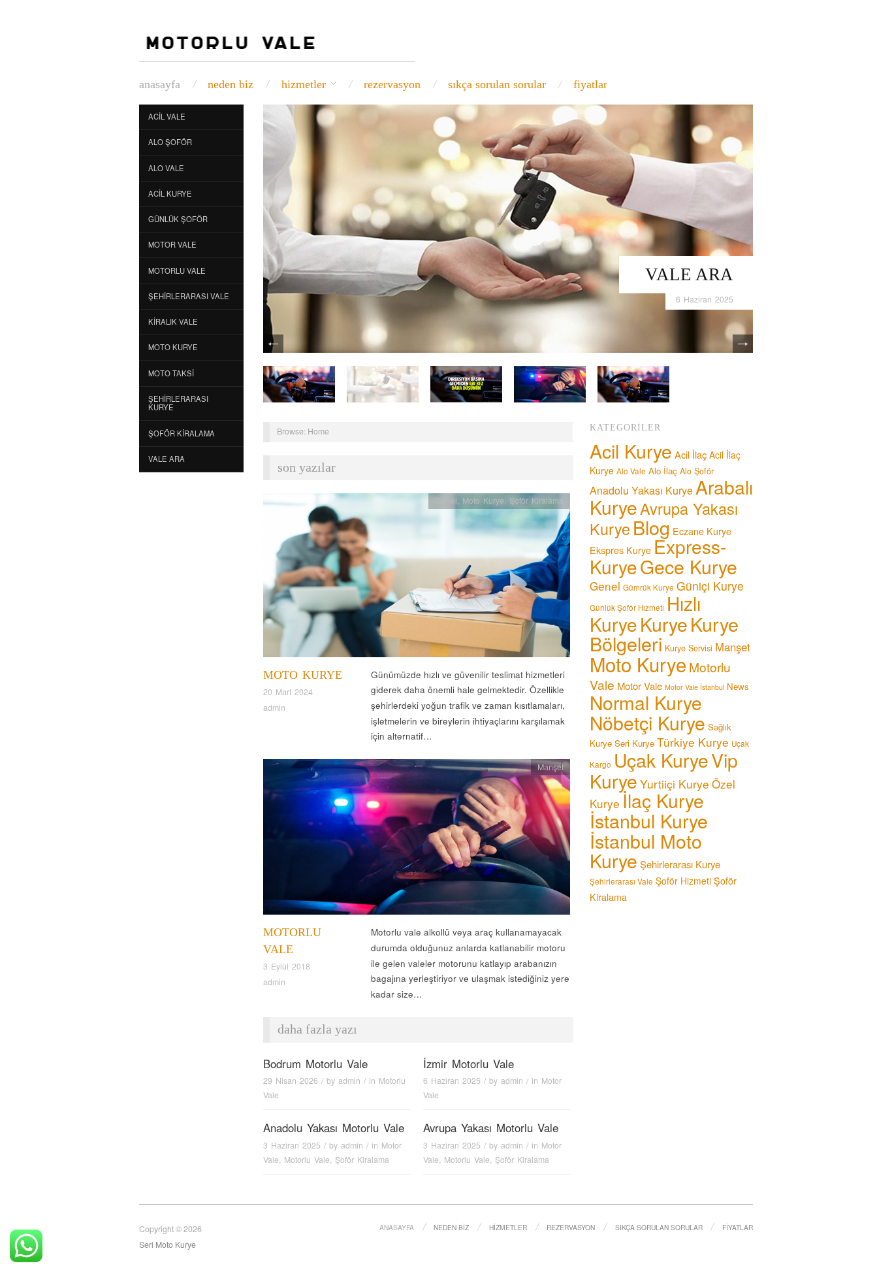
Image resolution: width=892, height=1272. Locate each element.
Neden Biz (230, 84)
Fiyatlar (590, 84)
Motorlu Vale (177, 270)
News (738, 686)
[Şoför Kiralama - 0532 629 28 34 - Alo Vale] (233, 39)
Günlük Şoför (178, 219)
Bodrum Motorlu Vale (315, 1063)
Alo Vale (166, 168)
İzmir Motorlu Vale (468, 1063)
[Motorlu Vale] (416, 840)
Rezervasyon (392, 84)
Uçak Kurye (661, 759)
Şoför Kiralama (181, 433)
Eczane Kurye (702, 531)
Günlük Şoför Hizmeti (627, 607)
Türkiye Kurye (693, 742)
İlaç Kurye (663, 800)
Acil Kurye (170, 193)
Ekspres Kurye (620, 550)
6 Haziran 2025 (704, 299)
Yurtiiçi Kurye (674, 783)
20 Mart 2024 (288, 692)
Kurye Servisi (688, 648)
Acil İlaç (691, 454)
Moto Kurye (173, 347)
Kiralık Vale (173, 321)
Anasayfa (159, 84)
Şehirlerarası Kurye (178, 403)
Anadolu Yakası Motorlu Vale (333, 1127)
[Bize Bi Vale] (299, 382)
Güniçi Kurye (710, 586)
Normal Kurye (646, 702)
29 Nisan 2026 (290, 1080)
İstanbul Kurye (649, 820)
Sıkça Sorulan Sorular (497, 84)
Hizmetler (303, 84)
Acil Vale (166, 116)
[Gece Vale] (633, 382)
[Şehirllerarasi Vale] (466, 382)
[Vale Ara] (508, 227)
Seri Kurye (634, 743)
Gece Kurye (688, 566)
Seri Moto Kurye (167, 1244)
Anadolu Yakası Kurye (641, 490)
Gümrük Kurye (648, 587)
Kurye (664, 623)
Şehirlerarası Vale (188, 296)
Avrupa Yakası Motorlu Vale (490, 1127)
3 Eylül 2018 (286, 966)
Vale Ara (689, 274)
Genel (446, 500)
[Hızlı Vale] (550, 382)
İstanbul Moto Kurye (646, 850)
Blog (651, 527)
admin (274, 707)
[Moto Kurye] (416, 578)
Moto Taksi (171, 373)
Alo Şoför (170, 142)
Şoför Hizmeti (683, 880)
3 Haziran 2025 (292, 1145)
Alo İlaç (662, 471)
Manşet (550, 767)
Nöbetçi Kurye (647, 722)
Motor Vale (172, 244)
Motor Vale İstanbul (694, 687)
